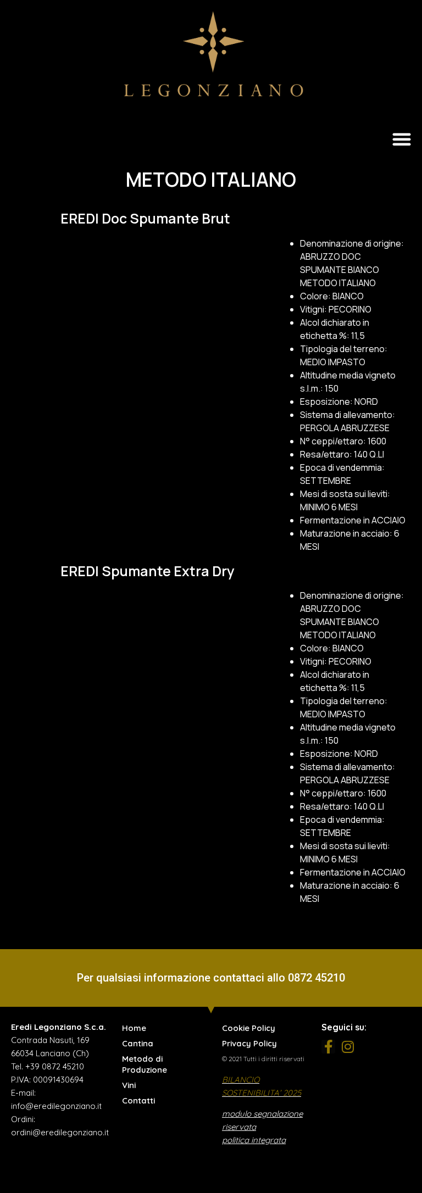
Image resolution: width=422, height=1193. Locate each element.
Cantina (137, 1043)
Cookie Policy (248, 1028)
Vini (129, 1085)
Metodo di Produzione (144, 1064)
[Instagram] (347, 1046)
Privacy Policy (249, 1043)
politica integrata (254, 1140)
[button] (402, 139)
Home (134, 1028)
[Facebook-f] (328, 1046)
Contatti (138, 1100)
